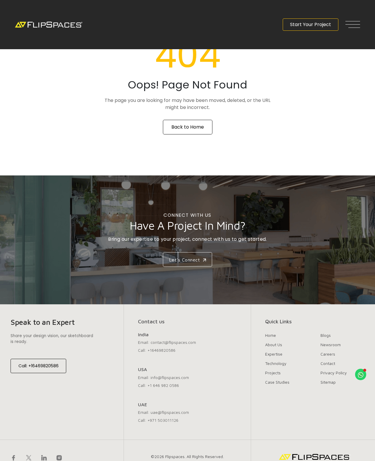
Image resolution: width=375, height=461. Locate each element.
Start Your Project (310, 24)
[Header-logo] (48, 24)
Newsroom (331, 344)
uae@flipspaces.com (170, 412)
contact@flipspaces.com (173, 342)
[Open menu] (352, 24)
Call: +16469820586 (38, 366)
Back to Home (187, 127)
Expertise (273, 353)
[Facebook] (13, 457)
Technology (276, 363)
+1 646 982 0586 (163, 385)
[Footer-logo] (314, 457)
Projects (273, 372)
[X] (29, 457)
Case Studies (277, 382)
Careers (328, 353)
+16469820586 (161, 350)
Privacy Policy (334, 372)
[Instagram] (59, 457)
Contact (328, 363)
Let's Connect (185, 259)
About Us (273, 344)
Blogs (326, 335)
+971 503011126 (162, 420)
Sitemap (328, 382)
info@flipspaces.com (170, 377)
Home (270, 335)
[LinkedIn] (44, 457)
